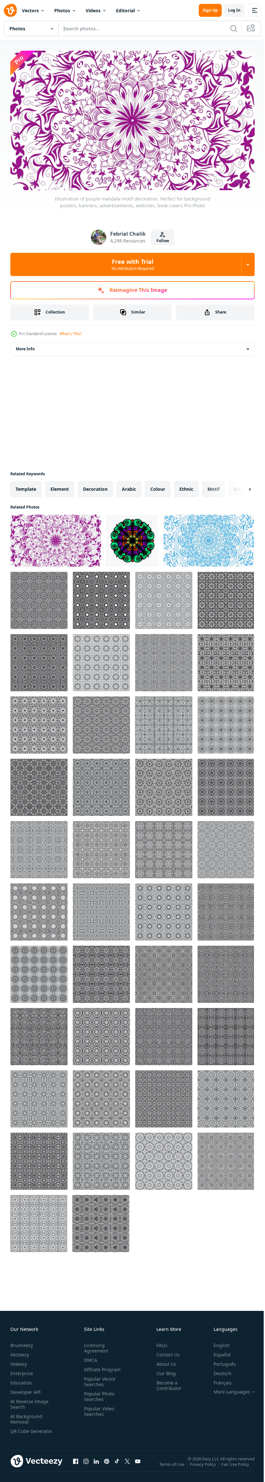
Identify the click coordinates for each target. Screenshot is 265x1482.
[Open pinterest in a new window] (106, 1464)
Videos (93, 10)
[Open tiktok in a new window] (117, 1464)
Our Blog (163, 1370)
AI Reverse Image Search (29, 1401)
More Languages (227, 1389)
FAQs (159, 1342)
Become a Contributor (166, 1382)
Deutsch (218, 1370)
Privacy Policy (203, 1465)
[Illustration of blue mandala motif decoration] (209, 538)
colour (157, 486)
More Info (25, 346)
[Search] (234, 28)
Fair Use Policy (236, 1465)
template (26, 486)
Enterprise (21, 1370)
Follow (162, 240)
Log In (234, 10)
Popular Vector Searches (98, 1378)
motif (213, 486)
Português (220, 1361)
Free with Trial (132, 264)
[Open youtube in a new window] (137, 1464)
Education (21, 1380)
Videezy (18, 1361)
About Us (164, 1361)
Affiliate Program (101, 1367)
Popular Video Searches (98, 1408)
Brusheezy (21, 1342)
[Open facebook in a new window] (75, 1464)
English (217, 1342)
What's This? (70, 333)
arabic (129, 486)
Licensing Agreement (95, 1345)
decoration (95, 486)
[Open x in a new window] (127, 1464)
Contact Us (165, 1352)
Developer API (25, 1389)
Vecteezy (19, 1352)
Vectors (30, 10)
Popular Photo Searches (98, 1393)
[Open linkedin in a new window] (96, 1464)
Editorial (125, 10)
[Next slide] (239, 486)
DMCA (89, 1357)
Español (217, 1352)
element (59, 486)
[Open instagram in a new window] (86, 1464)
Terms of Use (172, 1465)
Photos (62, 10)
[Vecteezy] (10, 10)
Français (218, 1380)
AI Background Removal (26, 1416)
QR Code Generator (21, 1431)
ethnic (186, 486)
